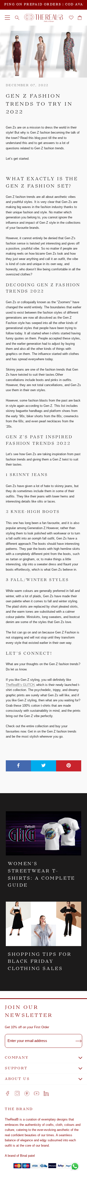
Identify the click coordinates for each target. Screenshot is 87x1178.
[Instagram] (17, 1093)
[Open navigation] (7, 17)
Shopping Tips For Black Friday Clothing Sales (39, 962)
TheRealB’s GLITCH (20, 685)
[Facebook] (7, 1093)
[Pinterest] (26, 1093)
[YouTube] (36, 1093)
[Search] (17, 17)
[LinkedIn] (46, 1093)
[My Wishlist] (71, 17)
